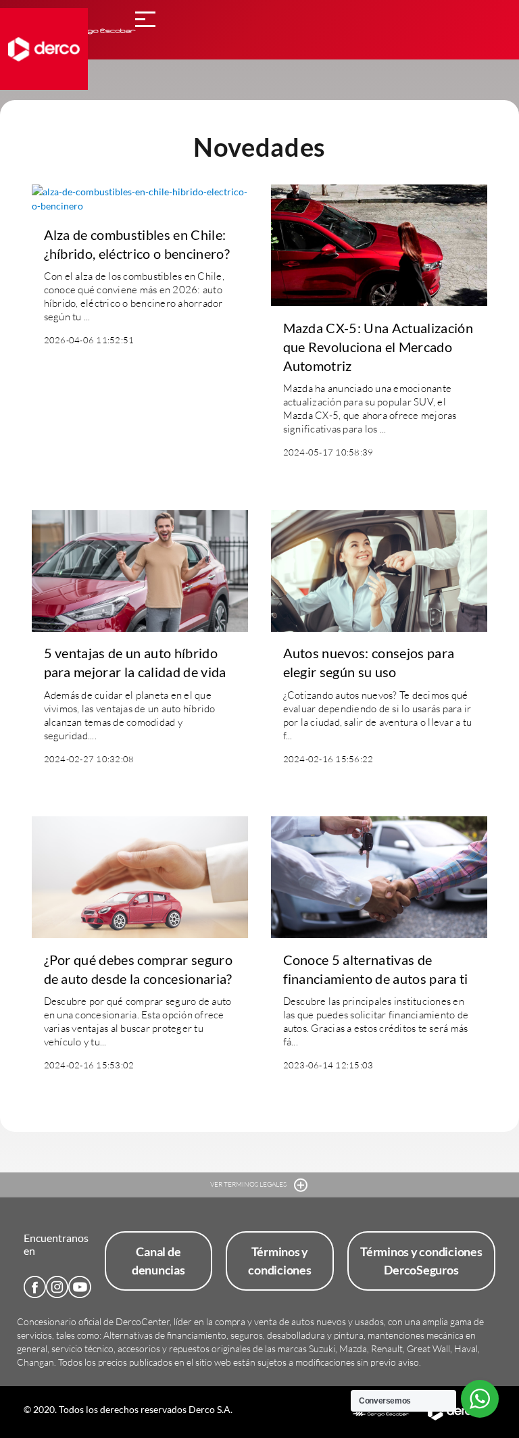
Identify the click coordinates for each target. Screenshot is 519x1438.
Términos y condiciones (279, 1260)
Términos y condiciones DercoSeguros (421, 1260)
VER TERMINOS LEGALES (249, 1184)
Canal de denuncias (158, 1260)
